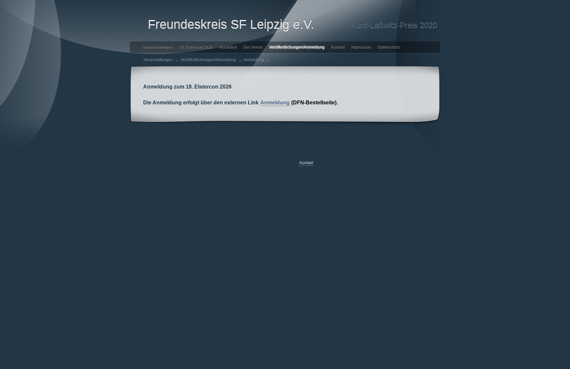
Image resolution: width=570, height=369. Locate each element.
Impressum (361, 47)
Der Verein (253, 47)
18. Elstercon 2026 (196, 47)
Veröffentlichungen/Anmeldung (297, 47)
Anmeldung (253, 59)
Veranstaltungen (158, 47)
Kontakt (338, 47)
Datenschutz (389, 47)
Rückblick (228, 47)
